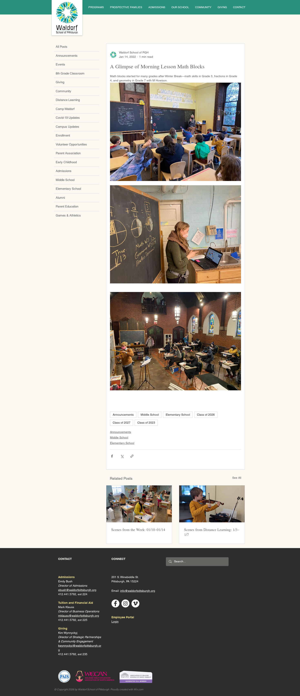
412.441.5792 (67, 620)
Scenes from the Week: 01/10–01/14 (138, 529)
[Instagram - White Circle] (125, 603)
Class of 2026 (206, 414)
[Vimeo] (135, 603)
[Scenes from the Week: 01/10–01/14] (139, 503)
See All (236, 477)
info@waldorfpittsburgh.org (137, 590)
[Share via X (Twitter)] (122, 456)
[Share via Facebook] (112, 456)
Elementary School (178, 414)
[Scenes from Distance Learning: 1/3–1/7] (212, 503)
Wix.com (138, 689)
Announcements (123, 414)
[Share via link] (132, 456)
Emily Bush (65, 581)
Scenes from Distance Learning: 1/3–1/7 (211, 532)
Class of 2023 (146, 422)
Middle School (150, 414)
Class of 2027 (121, 422)
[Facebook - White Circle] (115, 603)
